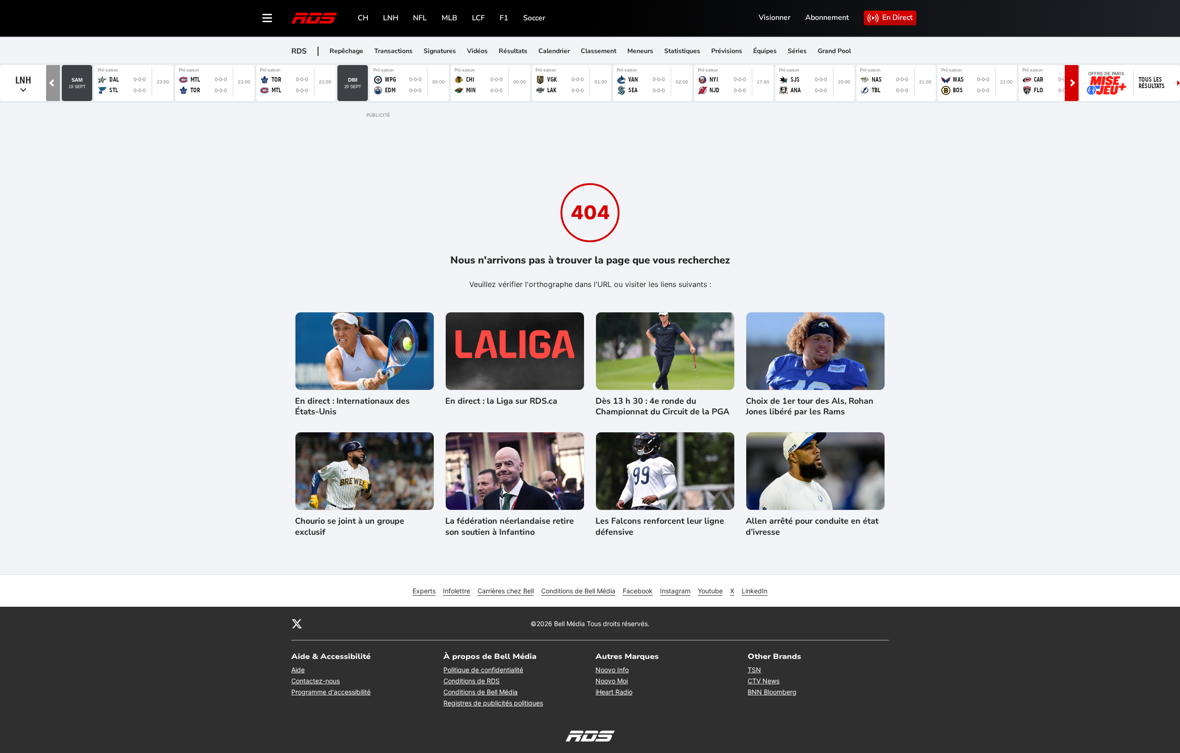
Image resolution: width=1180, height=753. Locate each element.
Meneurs (640, 51)
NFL (420, 18)
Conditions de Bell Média (578, 591)
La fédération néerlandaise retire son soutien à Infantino (509, 526)
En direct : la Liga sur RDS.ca (501, 401)
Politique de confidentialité (483, 670)
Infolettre (456, 591)
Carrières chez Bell (506, 591)
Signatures (440, 51)
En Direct (897, 17)
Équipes (765, 51)
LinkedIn (754, 591)
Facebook (638, 591)
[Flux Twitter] (296, 623)
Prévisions (726, 51)
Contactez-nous (315, 681)
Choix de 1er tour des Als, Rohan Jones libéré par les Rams (809, 406)
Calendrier (554, 51)
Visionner (775, 17)
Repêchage (346, 51)
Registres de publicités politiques (493, 703)
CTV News (763, 681)
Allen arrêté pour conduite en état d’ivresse (812, 526)
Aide (298, 670)
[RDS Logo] (314, 18)
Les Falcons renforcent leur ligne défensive (660, 526)
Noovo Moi (612, 681)
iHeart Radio (614, 692)
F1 (504, 18)
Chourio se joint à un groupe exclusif (349, 526)
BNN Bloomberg (772, 692)
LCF (478, 18)
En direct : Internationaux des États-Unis (352, 406)
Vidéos (477, 51)
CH (363, 18)
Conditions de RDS (471, 681)
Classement (598, 51)
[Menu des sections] (267, 18)
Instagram (675, 591)
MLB (449, 18)
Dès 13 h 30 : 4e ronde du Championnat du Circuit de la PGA (662, 406)
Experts (424, 591)
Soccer (534, 18)
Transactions (393, 51)
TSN (754, 670)
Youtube (710, 591)
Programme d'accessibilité (331, 692)
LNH (390, 18)
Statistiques (682, 51)
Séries (797, 51)
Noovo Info (612, 670)
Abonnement (827, 17)
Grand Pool (834, 51)
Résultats (513, 51)
